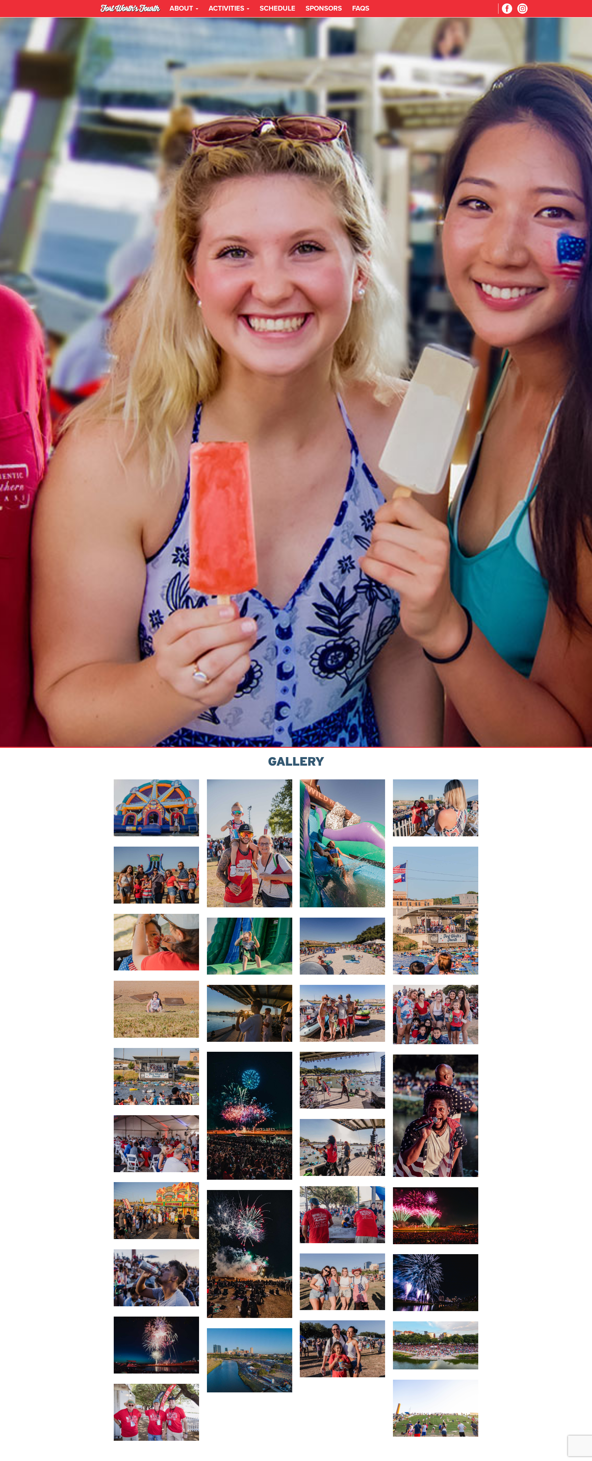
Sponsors (324, 8)
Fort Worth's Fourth (130, 8)
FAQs (360, 8)
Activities (227, 8)
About (182, 8)
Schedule (277, 8)
